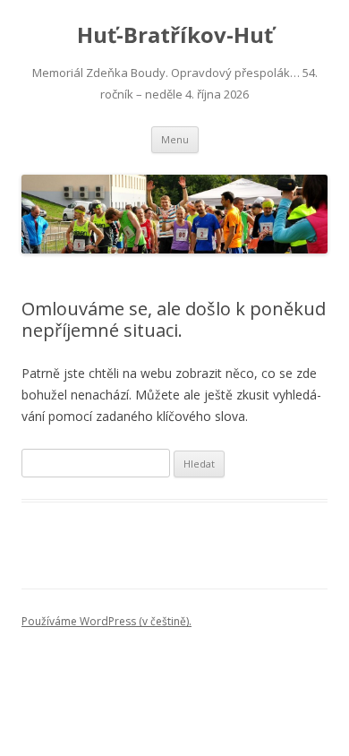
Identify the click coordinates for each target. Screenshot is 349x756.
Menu (175, 139)
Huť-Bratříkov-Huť (175, 35)
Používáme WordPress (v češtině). (106, 621)
